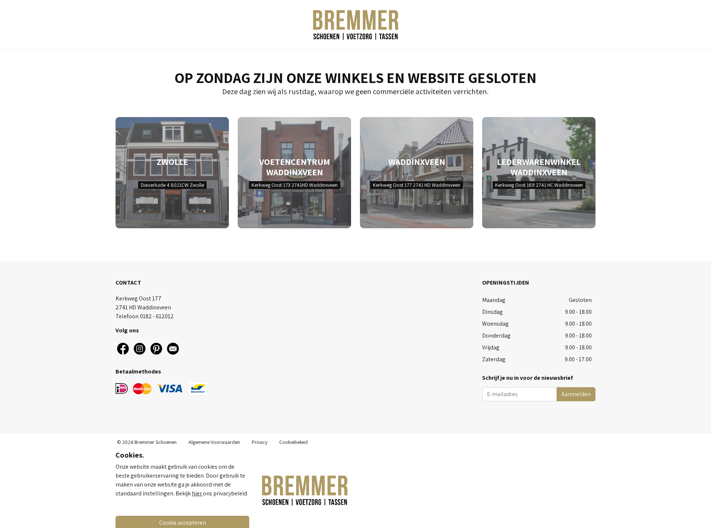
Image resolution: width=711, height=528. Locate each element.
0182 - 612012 (157, 316)
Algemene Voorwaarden (214, 442)
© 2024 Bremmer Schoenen (147, 442)
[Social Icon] (123, 348)
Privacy (259, 442)
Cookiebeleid (293, 442)
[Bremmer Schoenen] (355, 24)
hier (197, 493)
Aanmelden (576, 394)
